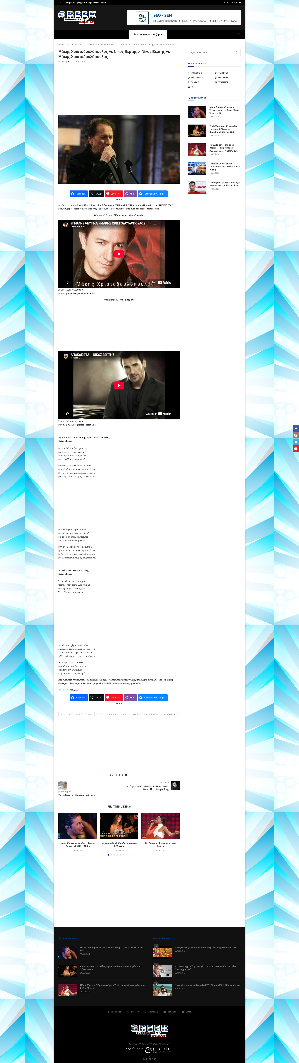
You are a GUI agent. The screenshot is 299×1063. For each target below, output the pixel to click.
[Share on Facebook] (116, 774)
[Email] (240, 2)
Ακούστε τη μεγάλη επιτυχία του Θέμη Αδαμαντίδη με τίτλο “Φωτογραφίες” (205, 968)
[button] (61, 2)
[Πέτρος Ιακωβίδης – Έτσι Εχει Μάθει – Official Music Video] (197, 187)
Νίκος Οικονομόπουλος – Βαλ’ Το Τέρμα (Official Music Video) (207, 985)
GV (69, 61)
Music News (76, 44)
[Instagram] (232, 2)
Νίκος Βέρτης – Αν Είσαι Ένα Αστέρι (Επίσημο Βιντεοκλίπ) (205, 947)
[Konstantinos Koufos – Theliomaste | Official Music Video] (197, 168)
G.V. (62, 714)
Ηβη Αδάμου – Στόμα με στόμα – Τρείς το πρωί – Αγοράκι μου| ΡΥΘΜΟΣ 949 (223, 148)
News (125, 714)
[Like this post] (113, 774)
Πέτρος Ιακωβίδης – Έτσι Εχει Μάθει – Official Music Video (224, 184)
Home (61, 44)
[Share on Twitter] (119, 774)
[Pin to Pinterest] (122, 774)
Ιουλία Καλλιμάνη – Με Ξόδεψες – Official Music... (88, 3)
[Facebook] (224, 2)
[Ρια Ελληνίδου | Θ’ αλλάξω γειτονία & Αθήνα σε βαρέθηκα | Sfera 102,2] (119, 826)
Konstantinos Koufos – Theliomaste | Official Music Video (224, 166)
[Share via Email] (126, 774)
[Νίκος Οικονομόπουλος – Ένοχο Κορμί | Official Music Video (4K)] (77, 826)
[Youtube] (236, 2)
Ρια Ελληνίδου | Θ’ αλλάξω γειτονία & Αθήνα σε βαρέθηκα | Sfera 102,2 (223, 129)
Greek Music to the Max (80, 714)
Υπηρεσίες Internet (135, 1048)
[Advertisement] (119, 89)
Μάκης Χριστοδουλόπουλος (145, 714)
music (99, 714)
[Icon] (162, 971)
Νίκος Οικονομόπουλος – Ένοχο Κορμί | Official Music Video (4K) (224, 110)
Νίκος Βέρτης (170, 714)
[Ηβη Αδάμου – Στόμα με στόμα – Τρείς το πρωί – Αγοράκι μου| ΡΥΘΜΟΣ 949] (160, 826)
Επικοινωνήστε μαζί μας (148, 34)
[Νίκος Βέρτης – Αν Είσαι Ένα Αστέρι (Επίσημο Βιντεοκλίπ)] (162, 952)
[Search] (239, 34)
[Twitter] (228, 2)
